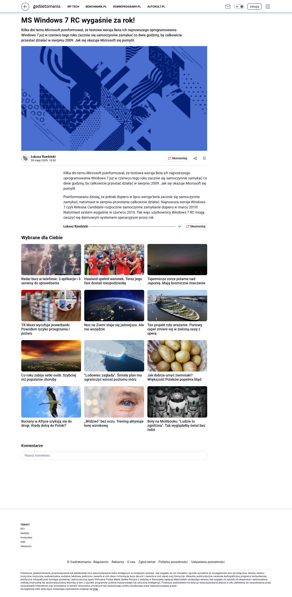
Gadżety (24, 533)
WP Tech (73, 6)
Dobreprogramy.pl (127, 6)
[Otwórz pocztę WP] (228, 6)
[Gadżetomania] (49, 6)
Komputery (26, 537)
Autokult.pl (156, 6)
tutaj (95, 589)
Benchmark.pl (96, 6)
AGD (22, 542)
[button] (239, 6)
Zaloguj (254, 6)
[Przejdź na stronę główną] (25, 9)
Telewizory (26, 546)
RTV (22, 528)
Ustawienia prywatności (207, 562)
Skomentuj (179, 158)
